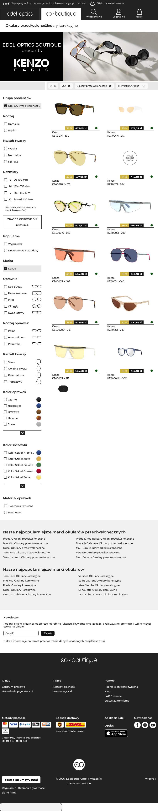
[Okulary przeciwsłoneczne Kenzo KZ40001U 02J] (74, 205)
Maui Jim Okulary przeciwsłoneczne (99, 547)
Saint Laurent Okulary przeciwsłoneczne (29, 557)
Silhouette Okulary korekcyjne (97, 589)
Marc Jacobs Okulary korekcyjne (99, 585)
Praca (57, 680)
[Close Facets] (22, 86)
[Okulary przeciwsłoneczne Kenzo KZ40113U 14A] (130, 254)
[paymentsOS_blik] (36, 725)
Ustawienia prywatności (17, 691)
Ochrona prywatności (31, 787)
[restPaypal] (25, 725)
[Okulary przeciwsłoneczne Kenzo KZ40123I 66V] (130, 156)
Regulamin (9, 787)
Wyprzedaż (15, 243)
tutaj (102, 640)
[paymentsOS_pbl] (46, 725)
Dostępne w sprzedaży (23, 250)
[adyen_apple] (5, 731)
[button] (20, 14)
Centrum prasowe (13, 686)
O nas (6, 680)
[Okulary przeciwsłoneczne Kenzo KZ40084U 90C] (130, 351)
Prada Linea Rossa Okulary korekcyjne (103, 594)
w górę (150, 778)
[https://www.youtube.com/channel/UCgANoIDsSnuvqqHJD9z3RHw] (153, 726)
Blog (108, 691)
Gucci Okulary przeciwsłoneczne (24, 547)
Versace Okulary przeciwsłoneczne (98, 552)
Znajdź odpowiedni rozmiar (22, 222)
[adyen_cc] (5, 725)
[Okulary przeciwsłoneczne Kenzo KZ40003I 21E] (74, 351)
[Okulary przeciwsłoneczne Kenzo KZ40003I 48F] (74, 254)
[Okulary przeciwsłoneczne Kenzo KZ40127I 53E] (74, 108)
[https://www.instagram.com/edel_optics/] (145, 726)
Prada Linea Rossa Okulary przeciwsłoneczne (105, 538)
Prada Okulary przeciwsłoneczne (24, 538)
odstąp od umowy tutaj (21, 780)
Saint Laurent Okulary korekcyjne (99, 580)
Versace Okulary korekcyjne (96, 575)
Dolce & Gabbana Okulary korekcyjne (27, 594)
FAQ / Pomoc (113, 696)
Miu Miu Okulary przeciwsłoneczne (25, 543)
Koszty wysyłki (62, 691)
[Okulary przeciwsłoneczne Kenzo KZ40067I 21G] (130, 108)
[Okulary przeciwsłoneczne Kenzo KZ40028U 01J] (74, 156)
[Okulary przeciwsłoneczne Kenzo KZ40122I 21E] (130, 302)
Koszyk (139, 16)
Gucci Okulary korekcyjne (19, 589)
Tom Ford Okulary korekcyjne (22, 575)
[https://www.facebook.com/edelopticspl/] (137, 726)
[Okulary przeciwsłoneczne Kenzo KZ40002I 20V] (130, 205)
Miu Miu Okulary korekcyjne (21, 580)
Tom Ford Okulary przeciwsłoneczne (26, 552)
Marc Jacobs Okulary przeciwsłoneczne (101, 557)
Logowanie (119, 16)
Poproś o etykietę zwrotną (121, 686)
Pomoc (109, 680)
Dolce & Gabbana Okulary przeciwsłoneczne (104, 543)
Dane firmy (9, 792)
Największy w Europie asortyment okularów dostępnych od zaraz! (49, 3)
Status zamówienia (117, 700)
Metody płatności (64, 686)
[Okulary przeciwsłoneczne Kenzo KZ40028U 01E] (74, 302)
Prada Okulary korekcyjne (19, 585)
